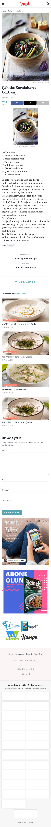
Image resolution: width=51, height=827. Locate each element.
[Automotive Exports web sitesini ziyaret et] (38, 794)
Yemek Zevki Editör (25, 282)
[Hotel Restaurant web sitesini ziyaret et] (38, 715)
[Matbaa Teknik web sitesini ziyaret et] (38, 784)
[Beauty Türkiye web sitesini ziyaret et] (13, 696)
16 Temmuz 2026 (7, 393)
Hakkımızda (19, 654)
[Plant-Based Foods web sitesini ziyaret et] (38, 725)
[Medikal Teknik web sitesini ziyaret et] (38, 705)
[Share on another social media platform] (43, 103)
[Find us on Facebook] (20, 674)
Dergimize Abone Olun (34, 654)
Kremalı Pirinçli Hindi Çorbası (15, 389)
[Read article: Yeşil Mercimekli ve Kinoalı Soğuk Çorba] (25, 310)
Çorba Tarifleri (19, 11)
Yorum (5, 450)
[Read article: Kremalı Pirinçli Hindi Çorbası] (25, 375)
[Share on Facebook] (17, 103)
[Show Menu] (3, 3)
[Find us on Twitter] (23, 674)
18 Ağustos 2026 (7, 327)
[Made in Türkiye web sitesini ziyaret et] (13, 804)
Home (4, 11)
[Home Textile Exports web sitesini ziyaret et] (13, 764)
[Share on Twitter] (30, 103)
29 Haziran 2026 (7, 425)
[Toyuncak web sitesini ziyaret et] (13, 774)
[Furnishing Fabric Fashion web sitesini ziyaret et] (38, 764)
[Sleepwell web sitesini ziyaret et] (38, 745)
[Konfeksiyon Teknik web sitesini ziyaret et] (13, 745)
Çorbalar (11, 245)
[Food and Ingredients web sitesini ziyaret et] (13, 725)
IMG (23, 669)
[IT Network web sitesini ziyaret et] (13, 784)
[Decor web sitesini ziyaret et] (38, 755)
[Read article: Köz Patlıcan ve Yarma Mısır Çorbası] (25, 343)
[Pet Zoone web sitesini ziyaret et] (25, 813)
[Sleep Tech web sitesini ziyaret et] (13, 755)
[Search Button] (48, 3)
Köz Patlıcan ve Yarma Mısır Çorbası (17, 357)
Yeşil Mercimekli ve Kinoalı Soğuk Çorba (19, 324)
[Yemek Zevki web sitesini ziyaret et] (13, 715)
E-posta (5, 490)
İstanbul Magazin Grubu (25, 822)
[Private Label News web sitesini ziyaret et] (38, 696)
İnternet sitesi (7, 501)
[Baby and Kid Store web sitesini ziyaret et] (38, 774)
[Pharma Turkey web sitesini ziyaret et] (13, 705)
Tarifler (10, 11)
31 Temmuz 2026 (7, 360)
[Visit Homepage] (25, 3)
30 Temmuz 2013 (8, 98)
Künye (10, 654)
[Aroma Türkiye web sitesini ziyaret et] (13, 735)
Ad (4, 479)
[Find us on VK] (26, 674)
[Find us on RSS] (29, 674)
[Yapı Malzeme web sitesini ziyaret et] (13, 794)
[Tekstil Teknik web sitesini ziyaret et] (38, 735)
